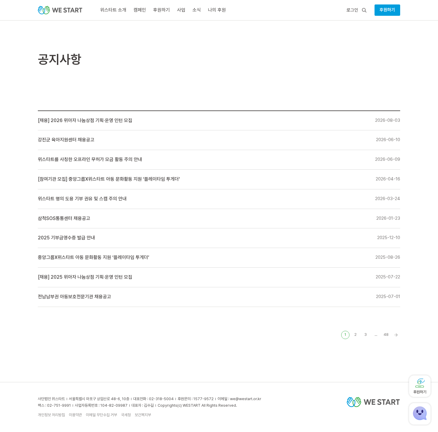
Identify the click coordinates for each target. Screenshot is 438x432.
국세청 (126, 415)
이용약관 (75, 415)
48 (386, 334)
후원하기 (387, 10)
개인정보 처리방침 (51, 415)
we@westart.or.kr (245, 399)
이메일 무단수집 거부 (101, 415)
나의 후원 (217, 10)
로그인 (352, 10)
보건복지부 (143, 415)
